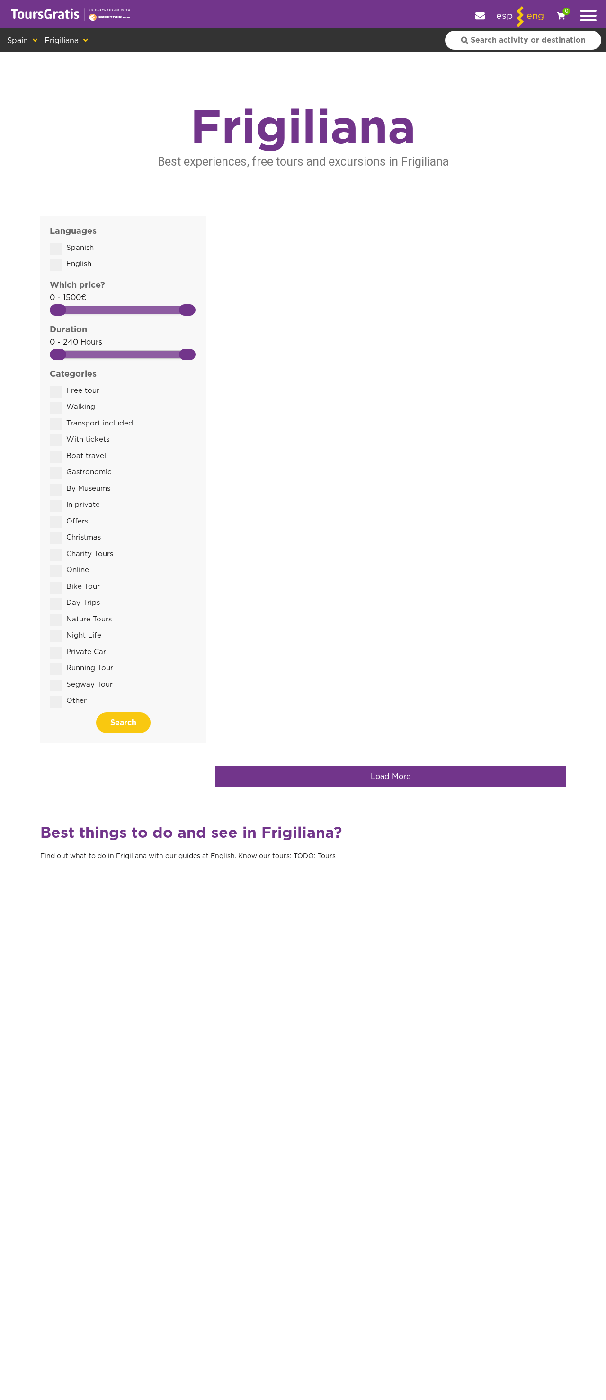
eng (535, 16)
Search (123, 723)
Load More (390, 776)
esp (504, 16)
